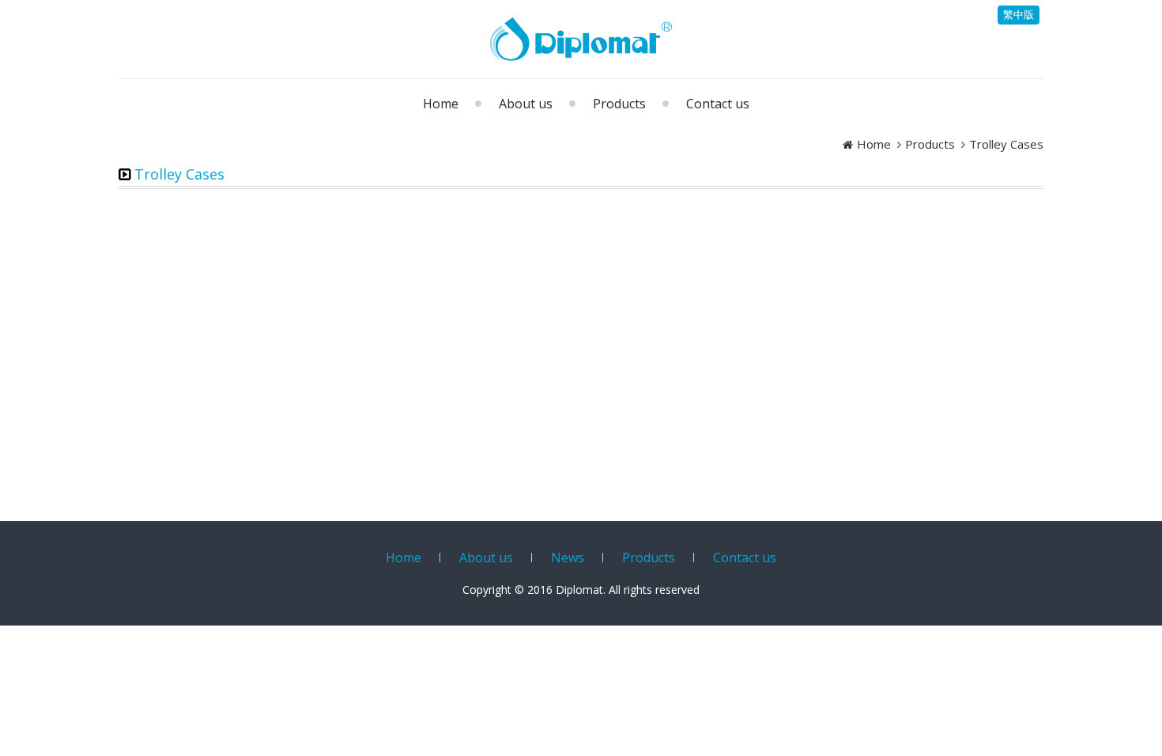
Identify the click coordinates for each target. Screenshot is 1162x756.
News (567, 557)
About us (486, 557)
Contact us (744, 557)
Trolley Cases (1006, 144)
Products (930, 144)
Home (874, 144)
